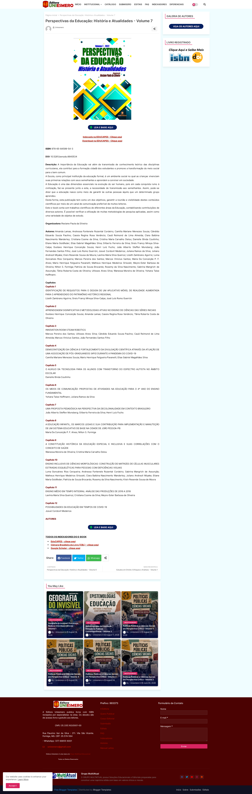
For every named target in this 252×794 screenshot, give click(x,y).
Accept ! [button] (13, 785)
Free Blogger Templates (65, 789)
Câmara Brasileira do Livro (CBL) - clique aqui (75, 544)
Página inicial (51, 15)
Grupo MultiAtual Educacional (80, 754)
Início (178, 789)
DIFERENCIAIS (177, 4)
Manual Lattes (107, 748)
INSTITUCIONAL (92, 4)
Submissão (105, 723)
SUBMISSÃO (125, 4)
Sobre (185, 789)
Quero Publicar (107, 713)
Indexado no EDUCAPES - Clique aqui (102, 136)
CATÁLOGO (110, 4)
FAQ (147, 4)
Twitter (80, 558)
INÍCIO (78, 4)
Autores (104, 743)
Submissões (195, 789)
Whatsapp (95, 558)
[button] (205, 4)
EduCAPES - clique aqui (63, 541)
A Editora (104, 709)
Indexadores (106, 738)
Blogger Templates (102, 789)
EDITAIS (138, 4)
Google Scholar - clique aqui (65, 548)
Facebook (65, 558)
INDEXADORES (159, 4)
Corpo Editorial (107, 718)
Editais (103, 728)
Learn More (23, 779)
